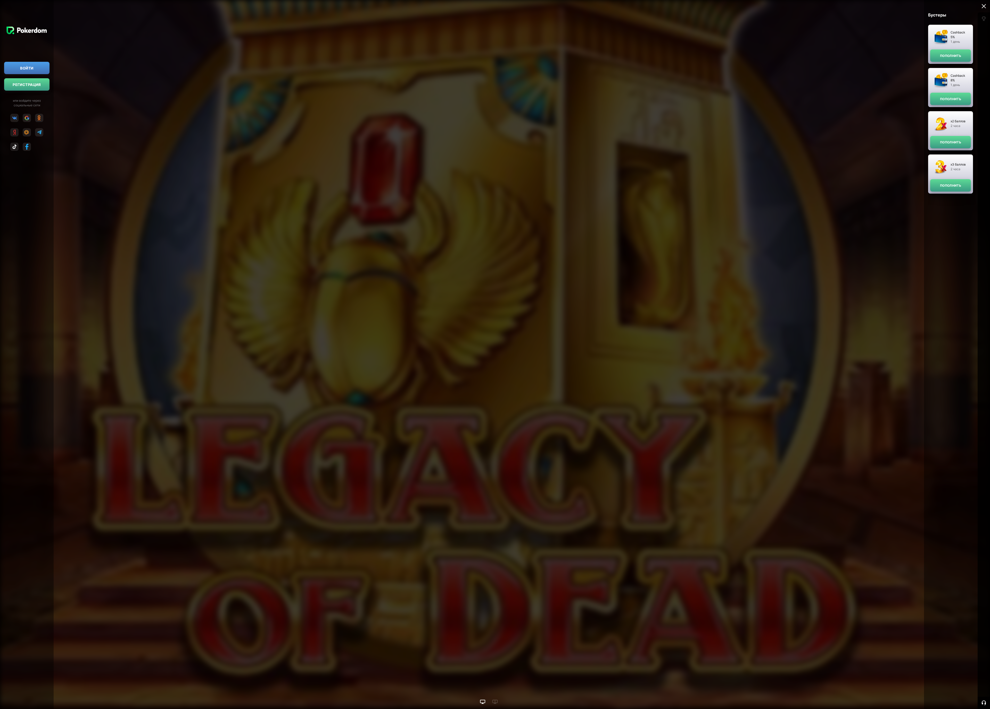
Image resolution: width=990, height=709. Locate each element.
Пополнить (950, 56)
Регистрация (27, 84)
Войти (26, 68)
